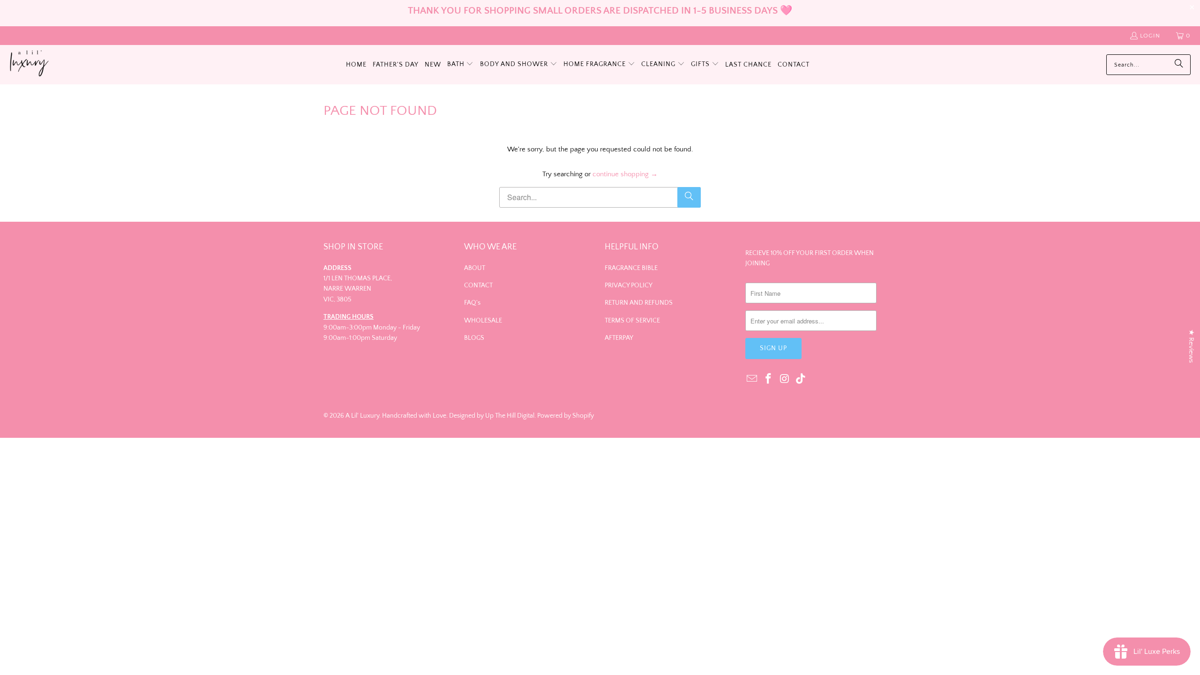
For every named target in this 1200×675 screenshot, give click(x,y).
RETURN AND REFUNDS (639, 303)
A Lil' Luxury (362, 416)
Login (1150, 35)
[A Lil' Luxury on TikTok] (801, 379)
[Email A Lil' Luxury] (752, 379)
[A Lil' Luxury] (29, 65)
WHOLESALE (483, 320)
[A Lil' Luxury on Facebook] (769, 379)
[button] (460, 64)
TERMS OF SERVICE (632, 320)
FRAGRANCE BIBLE (631, 268)
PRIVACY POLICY (628, 285)
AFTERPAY (619, 338)
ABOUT (474, 268)
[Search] (1179, 64)
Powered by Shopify (565, 416)
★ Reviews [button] (1191, 346)
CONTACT (478, 285)
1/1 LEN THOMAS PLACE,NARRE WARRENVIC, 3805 (357, 289)
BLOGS (474, 338)
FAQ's (472, 303)
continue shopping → (625, 174)
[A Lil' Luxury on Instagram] (785, 379)
